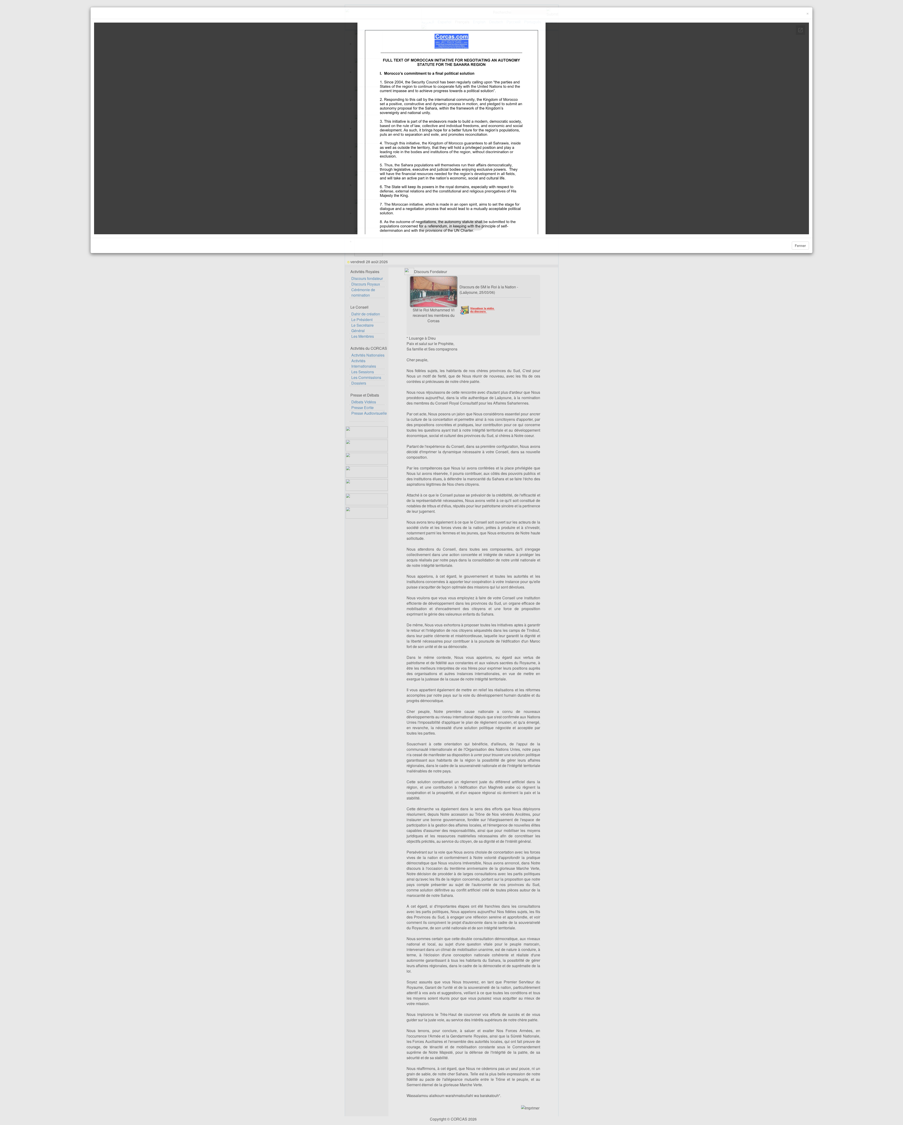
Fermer (800, 245)
